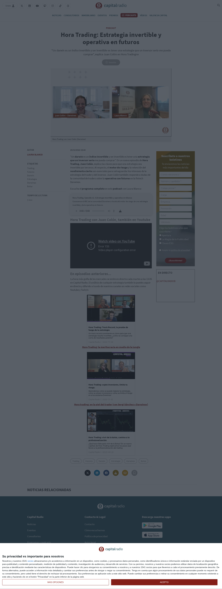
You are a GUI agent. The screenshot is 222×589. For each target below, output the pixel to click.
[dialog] (111, 566)
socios (30, 561)
